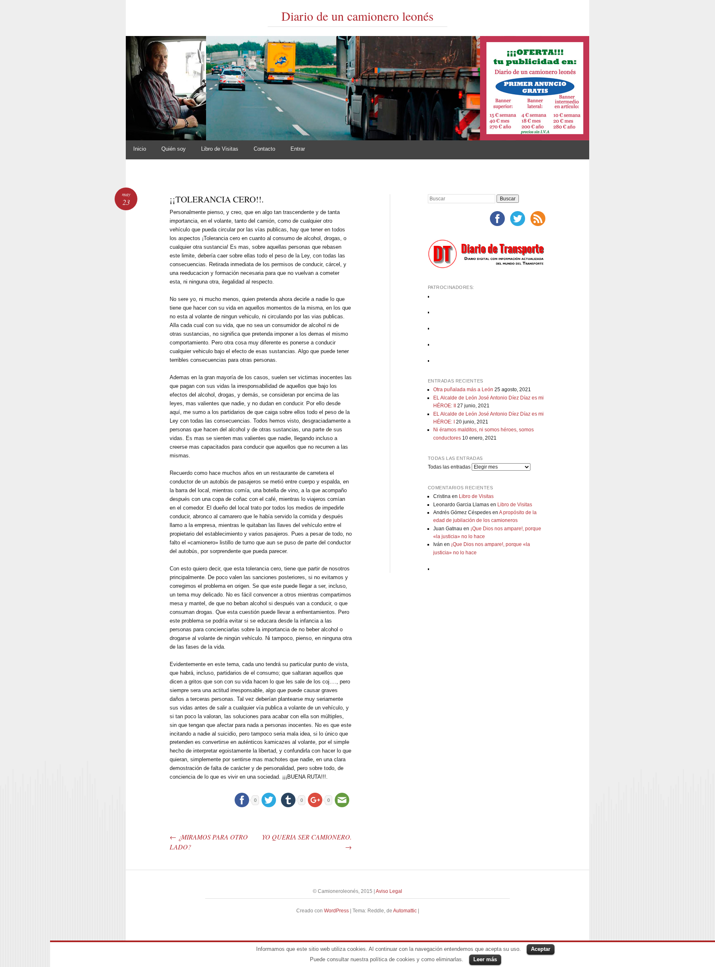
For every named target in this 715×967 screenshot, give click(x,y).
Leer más (485, 959)
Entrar (297, 149)
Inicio (139, 149)
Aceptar (540, 949)
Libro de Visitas (219, 149)
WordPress (336, 911)
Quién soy (173, 149)
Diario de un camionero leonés (357, 15)
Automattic (405, 911)
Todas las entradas (449, 467)
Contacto (264, 149)
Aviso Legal (389, 891)
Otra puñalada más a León (463, 389)
